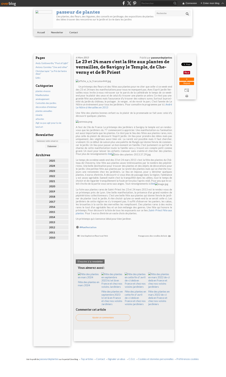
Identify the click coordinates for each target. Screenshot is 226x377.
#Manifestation (88, 227)
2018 (52, 196)
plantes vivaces (43, 91)
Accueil (41, 32)
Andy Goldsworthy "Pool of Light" (52, 63)
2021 (52, 181)
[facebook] (124, 3)
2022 (52, 176)
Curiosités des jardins (46, 103)
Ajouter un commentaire (103, 317)
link (110, 153)
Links (38, 77)
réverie (39, 115)
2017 (52, 201)
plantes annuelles (44, 111)
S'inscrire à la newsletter (90, 261)
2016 (52, 206)
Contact (73, 32)
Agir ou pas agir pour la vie (48, 123)
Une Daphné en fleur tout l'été (94, 236)
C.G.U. (132, 359)
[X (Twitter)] (129, 3)
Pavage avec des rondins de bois (153, 236)
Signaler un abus (117, 359)
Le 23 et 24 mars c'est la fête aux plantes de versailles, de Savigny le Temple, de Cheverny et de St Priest (122, 67)
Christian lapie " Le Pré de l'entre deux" (51, 72)
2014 (52, 217)
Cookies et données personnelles (156, 359)
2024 (52, 165)
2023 (52, 170)
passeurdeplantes (49, 359)
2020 (52, 186)
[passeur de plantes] (43, 18)
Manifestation (42, 95)
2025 (52, 160)
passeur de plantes (78, 12)
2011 (52, 232)
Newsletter (57, 32)
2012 (52, 227)
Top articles (87, 359)
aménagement (42, 99)
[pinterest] (135, 3)
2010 (52, 237)
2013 (52, 222)
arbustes (40, 119)
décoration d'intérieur (46, 107)
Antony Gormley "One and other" (52, 67)
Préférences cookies (187, 359)
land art (39, 127)
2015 (52, 211)
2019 (52, 191)
